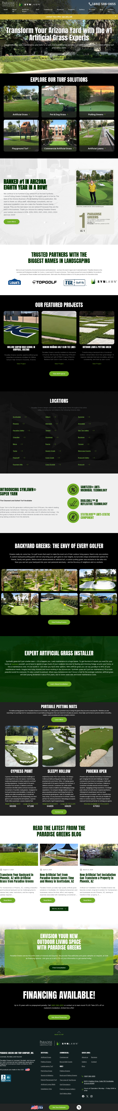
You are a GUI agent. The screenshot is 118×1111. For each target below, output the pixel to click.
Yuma (15, 451)
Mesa (15, 444)
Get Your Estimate (59, 1107)
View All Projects (59, 374)
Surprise (81, 417)
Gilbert (47, 417)
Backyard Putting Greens (68, 1075)
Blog (101, 9)
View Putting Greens (59, 622)
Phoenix (16, 424)
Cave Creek (49, 458)
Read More (8, 900)
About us (85, 1057)
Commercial (48, 9)
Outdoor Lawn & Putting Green (97, 347)
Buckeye (81, 437)
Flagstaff (16, 458)
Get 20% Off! (67, 17)
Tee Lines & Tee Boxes (68, 1080)
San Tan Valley (83, 430)
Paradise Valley (18, 430)
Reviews (92, 9)
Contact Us (111, 10)
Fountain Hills (18, 464)
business (15, 664)
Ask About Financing (59, 1017)
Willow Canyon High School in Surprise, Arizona (21, 348)
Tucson (81, 444)
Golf (37, 9)
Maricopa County (84, 451)
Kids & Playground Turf (49, 1080)
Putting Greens (46, 1062)
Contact (94, 1062)
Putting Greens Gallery (67, 1089)
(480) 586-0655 (104, 4)
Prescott (81, 464)
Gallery (82, 9)
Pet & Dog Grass (46, 1071)
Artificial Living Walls (48, 1084)
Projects (71, 9)
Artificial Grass (25, 10)
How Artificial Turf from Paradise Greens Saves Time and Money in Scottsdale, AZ (57, 878)
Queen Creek (50, 451)
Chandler (16, 437)
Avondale (81, 424)
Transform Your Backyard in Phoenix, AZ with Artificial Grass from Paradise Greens (17, 878)
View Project (21, 364)
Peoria (47, 444)
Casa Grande (50, 464)
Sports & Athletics (47, 1075)
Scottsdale (17, 417)
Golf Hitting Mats (65, 1093)
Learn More (11, 222)
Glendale (48, 424)
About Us (14, 10)
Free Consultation (59, 968)
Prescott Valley (83, 458)
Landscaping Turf (47, 1066)
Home (6, 9)
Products (60, 9)
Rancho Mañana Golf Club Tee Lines (59, 347)
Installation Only (46, 1089)
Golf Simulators (65, 1084)
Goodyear (49, 437)
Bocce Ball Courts (66, 1062)
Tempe (47, 430)
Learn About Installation (59, 684)
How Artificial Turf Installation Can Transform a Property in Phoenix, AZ (98, 878)
